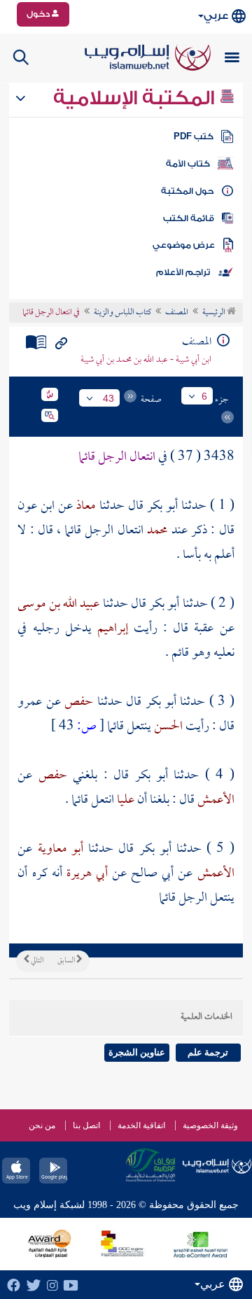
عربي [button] (216, 16)
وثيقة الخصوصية (210, 1125)
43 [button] (108, 398)
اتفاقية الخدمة (141, 1125)
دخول (39, 14)
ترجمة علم (208, 1052)
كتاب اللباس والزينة (122, 313)
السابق (66, 961)
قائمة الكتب (188, 218)
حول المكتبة (187, 191)
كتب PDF (194, 136)
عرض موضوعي (184, 245)
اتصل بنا (86, 1125)
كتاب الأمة (188, 164)
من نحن (42, 1125)
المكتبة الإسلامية (136, 98)
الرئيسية (214, 313)
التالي (36, 961)
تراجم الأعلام (183, 272)
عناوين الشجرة (136, 1052)
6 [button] (204, 396)
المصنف (176, 313)
